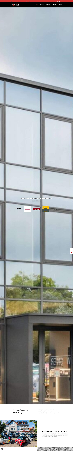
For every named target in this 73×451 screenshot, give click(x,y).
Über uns (41, 4)
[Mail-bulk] (71, 252)
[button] (55, 1)
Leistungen (48, 4)
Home (37, 4)
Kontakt (60, 4)
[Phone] (71, 249)
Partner (54, 4)
